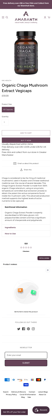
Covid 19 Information (28, 395)
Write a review (44, 258)
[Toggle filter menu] (48, 270)
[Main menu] (3, 17)
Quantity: (5, 117)
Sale (29, 397)
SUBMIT (26, 363)
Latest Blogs (43, 392)
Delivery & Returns (18, 392)
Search (5, 392)
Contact (32, 392)
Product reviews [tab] (10, 264)
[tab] (26, 207)
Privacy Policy (11, 395)
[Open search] (7, 17)
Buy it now (26, 140)
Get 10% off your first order (14, 412)
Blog (23, 397)
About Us (42, 395)
